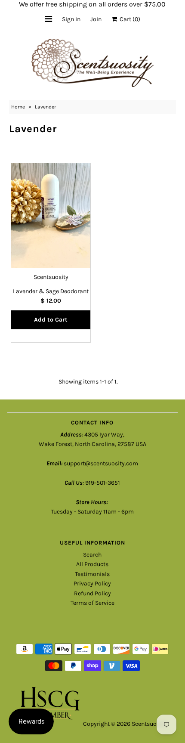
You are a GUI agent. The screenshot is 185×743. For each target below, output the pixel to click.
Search (92, 554)
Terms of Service (92, 603)
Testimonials (92, 574)
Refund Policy (92, 593)
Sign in (71, 19)
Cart (128, 19)
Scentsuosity (149, 724)
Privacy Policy (92, 583)
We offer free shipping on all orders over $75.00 (92, 4)
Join (96, 19)
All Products (92, 564)
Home (18, 107)
